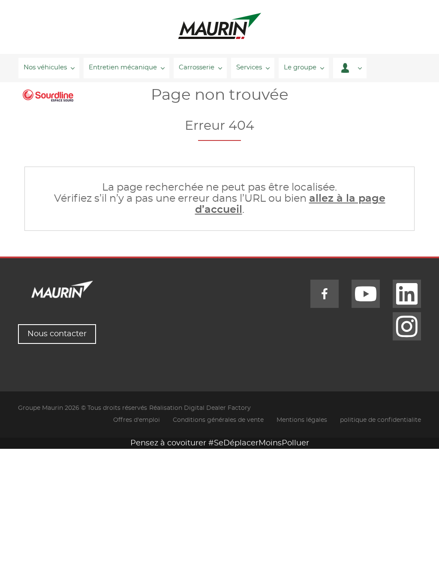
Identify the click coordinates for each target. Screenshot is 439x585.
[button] (350, 68)
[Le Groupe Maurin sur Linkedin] (407, 294)
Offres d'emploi (136, 420)
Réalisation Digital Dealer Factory (200, 408)
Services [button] (249, 67)
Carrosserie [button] (196, 67)
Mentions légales (302, 420)
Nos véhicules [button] (45, 67)
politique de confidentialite (380, 420)
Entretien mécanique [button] (123, 67)
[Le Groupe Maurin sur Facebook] (324, 294)
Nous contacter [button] (57, 334)
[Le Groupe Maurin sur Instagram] (407, 326)
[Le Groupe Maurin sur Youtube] (366, 294)
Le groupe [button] (300, 67)
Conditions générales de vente (218, 420)
